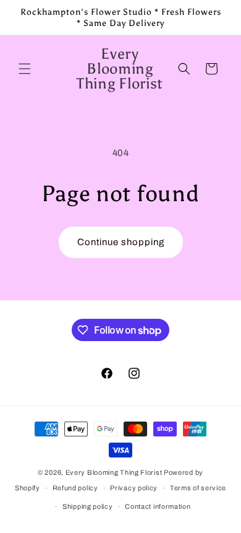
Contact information (157, 506)
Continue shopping (120, 242)
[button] (24, 68)
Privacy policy (134, 488)
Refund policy (75, 488)
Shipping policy (87, 506)
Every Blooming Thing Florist (115, 472)
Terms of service (198, 488)
